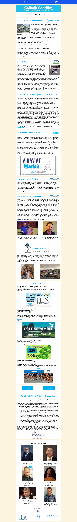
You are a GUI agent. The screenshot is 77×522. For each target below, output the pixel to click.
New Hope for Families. (49, 27)
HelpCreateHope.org (22, 127)
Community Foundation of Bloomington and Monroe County (44, 25)
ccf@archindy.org (37, 428)
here (38, 368)
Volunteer (49, 388)
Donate (28, 388)
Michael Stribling (31, 51)
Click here (19, 319)
